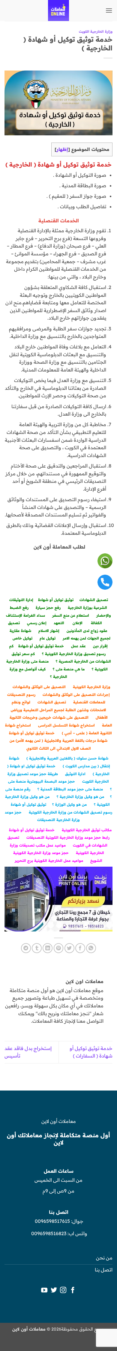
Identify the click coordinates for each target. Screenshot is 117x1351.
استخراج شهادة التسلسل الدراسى (66, 725)
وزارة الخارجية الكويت (95, 31)
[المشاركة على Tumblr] (37, 948)
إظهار (62, 149)
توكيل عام (48, 638)
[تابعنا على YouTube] (44, 1290)
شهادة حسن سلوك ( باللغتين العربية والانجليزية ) (67, 758)
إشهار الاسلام (48, 630)
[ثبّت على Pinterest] (59, 948)
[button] (108, 10)
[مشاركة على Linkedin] (47, 948)
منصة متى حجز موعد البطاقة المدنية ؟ (70, 789)
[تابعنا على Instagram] (63, 1290)
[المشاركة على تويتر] (69, 948)
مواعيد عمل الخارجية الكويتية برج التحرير (49, 860)
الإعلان (77, 623)
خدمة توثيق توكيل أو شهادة (41, 646)
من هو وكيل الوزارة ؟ (69, 804)
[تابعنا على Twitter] (54, 1290)
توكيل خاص (22, 638)
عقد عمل (78, 646)
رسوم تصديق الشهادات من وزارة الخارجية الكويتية (70, 812)
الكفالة (96, 623)
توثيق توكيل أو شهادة (56, 599)
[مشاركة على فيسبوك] (80, 948)
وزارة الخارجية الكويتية (91, 687)
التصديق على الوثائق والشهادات (39, 687)
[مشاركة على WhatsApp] (91, 948)
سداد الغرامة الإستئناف (25, 615)
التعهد (59, 623)
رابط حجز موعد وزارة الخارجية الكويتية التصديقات (68, 837)
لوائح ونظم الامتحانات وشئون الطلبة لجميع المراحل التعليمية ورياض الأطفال (59, 710)
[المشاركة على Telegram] (26, 948)
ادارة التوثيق (75, 774)
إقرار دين (100, 646)
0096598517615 (52, 1221)
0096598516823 (48, 1233)
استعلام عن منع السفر (70, 615)
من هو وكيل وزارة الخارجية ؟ (80, 796)
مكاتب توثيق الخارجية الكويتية (87, 830)
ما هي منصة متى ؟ (69, 669)
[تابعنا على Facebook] (73, 1290)
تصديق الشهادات (94, 599)
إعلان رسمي (36, 623)
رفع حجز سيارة (48, 607)
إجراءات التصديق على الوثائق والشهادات (76, 694)
